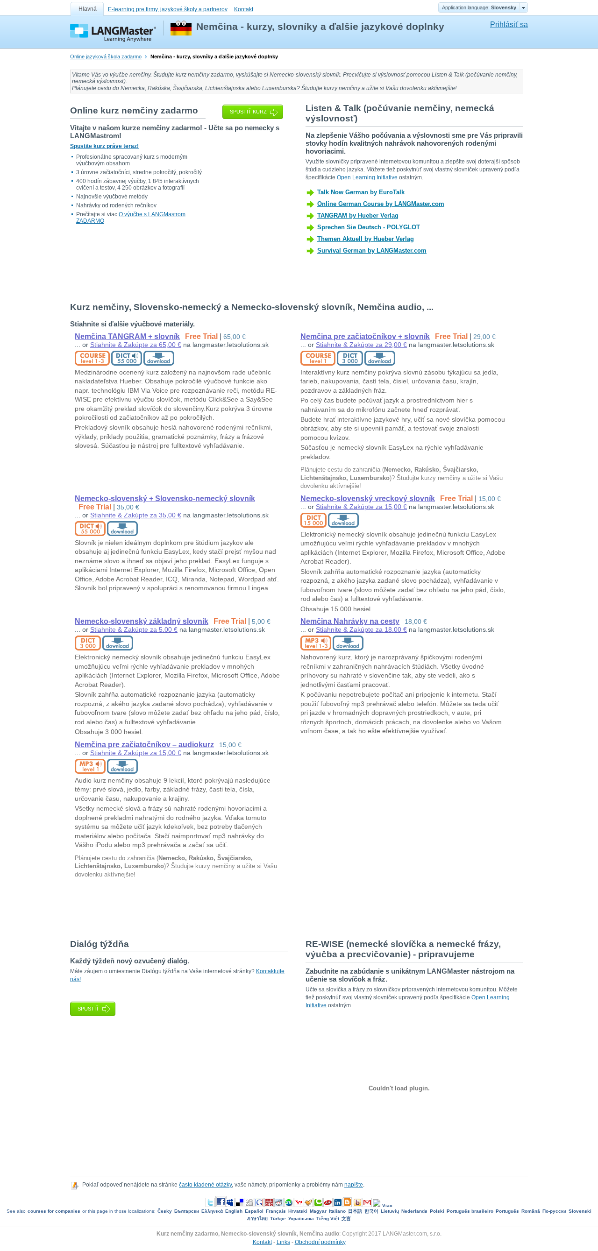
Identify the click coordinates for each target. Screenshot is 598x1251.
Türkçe (278, 1218)
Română (530, 1211)
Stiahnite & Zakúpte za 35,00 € (135, 515)
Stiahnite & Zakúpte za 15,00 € (361, 506)
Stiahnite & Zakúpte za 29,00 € (361, 344)
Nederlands (414, 1211)
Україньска (301, 1218)
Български (186, 1211)
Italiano (337, 1211)
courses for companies (54, 1211)
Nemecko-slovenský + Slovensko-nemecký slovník (165, 498)
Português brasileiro (470, 1211)
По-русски (554, 1211)
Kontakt (243, 9)
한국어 (371, 1211)
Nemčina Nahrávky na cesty (349, 621)
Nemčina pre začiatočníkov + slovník (365, 336)
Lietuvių (390, 1211)
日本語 (355, 1211)
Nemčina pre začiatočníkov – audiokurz (144, 745)
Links (283, 1242)
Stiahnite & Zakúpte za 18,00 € (361, 629)
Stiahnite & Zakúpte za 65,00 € (135, 344)
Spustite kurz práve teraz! (104, 146)
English (233, 1211)
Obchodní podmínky (320, 1242)
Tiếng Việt (327, 1218)
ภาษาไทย (257, 1218)
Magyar (318, 1211)
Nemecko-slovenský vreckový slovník (367, 498)
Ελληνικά (212, 1211)
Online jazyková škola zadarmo (106, 56)
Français (276, 1211)
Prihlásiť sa (509, 24)
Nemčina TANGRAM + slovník (127, 336)
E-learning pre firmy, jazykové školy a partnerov (168, 9)
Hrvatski (297, 1211)
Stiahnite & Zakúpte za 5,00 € (134, 629)
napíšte (353, 1184)
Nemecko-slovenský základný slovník (141, 621)
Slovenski (580, 1211)
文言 (346, 1218)
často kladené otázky (205, 1184)
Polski (437, 1211)
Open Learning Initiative (367, 177)
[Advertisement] (240, 908)
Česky (164, 1211)
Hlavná (87, 9)
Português (507, 1211)
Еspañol (254, 1211)
